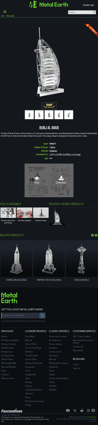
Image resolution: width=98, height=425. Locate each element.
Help (3, 371)
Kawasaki (30, 367)
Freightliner (30, 375)
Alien (27, 379)
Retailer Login (88, 5)
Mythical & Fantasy (58, 363)
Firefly (28, 405)
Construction (55, 352)
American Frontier (58, 337)
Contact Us (78, 347)
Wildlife (52, 390)
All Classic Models (9, 340)
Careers (5, 375)
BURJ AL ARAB (57, 224)
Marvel (28, 340)
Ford (27, 371)
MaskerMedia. (91, 417)
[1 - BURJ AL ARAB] (29, 114)
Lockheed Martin (33, 390)
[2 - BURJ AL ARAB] (39, 114)
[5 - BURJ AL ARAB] (68, 114)
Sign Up (77, 368)
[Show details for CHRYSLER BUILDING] (16, 259)
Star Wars (30, 337)
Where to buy (7, 379)
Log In (76, 365)
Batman (29, 352)
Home (4, 337)
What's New (7, 360)
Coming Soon (7, 356)
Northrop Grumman (34, 401)
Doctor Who (31, 360)
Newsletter (78, 351)
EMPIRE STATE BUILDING (49, 280)
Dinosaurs (53, 356)
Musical (52, 360)
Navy (27, 398)
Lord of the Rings (33, 348)
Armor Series (55, 344)
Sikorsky (29, 394)
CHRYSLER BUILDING (16, 280)
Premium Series (8, 344)
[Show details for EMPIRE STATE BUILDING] (49, 259)
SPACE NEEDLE (81, 280)
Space (52, 375)
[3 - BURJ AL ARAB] (49, 114)
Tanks (51, 382)
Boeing (28, 382)
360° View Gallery (82, 337)
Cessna (28, 386)
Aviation (53, 348)
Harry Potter (31, 344)
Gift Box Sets (7, 348)
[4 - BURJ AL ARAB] (58, 114)
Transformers (31, 356)
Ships (51, 371)
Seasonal (53, 367)
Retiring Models (8, 363)
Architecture (55, 340)
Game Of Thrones (33, 363)
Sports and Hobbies (58, 379)
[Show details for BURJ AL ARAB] (57, 216)
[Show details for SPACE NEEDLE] (82, 259)
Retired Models (8, 367)
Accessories (7, 352)
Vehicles (53, 386)
